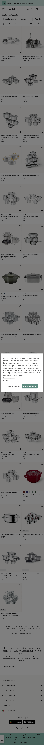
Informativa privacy (9, 378)
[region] (22, 372)
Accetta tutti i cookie (30, 386)
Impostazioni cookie (14, 386)
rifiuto (32, 374)
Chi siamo (6, 380)
